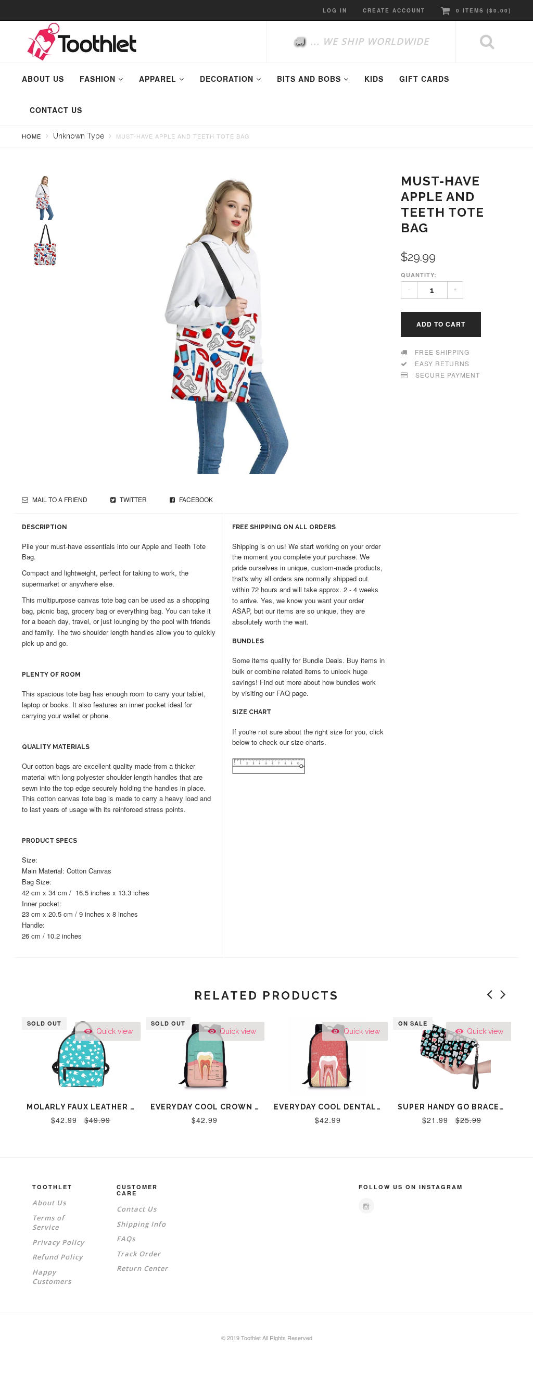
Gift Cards (424, 78)
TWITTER (132, 499)
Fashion (99, 78)
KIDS (374, 78)
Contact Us (137, 1209)
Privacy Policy (58, 1242)
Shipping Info (141, 1224)
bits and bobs (310, 78)
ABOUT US (43, 78)
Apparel (159, 78)
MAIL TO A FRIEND (59, 499)
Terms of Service (48, 1222)
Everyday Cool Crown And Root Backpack (246, 1107)
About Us (49, 1202)
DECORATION (228, 78)
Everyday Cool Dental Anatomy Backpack (368, 1107)
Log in (335, 10)
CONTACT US (56, 110)
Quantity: (419, 275)
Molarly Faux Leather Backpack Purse (114, 1107)
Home (31, 136)
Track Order (139, 1253)
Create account (394, 10)
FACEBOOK (195, 499)
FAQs (126, 1238)
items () (483, 10)
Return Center (142, 1268)
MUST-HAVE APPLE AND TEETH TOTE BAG (183, 136)
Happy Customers (51, 1277)
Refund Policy (57, 1257)
